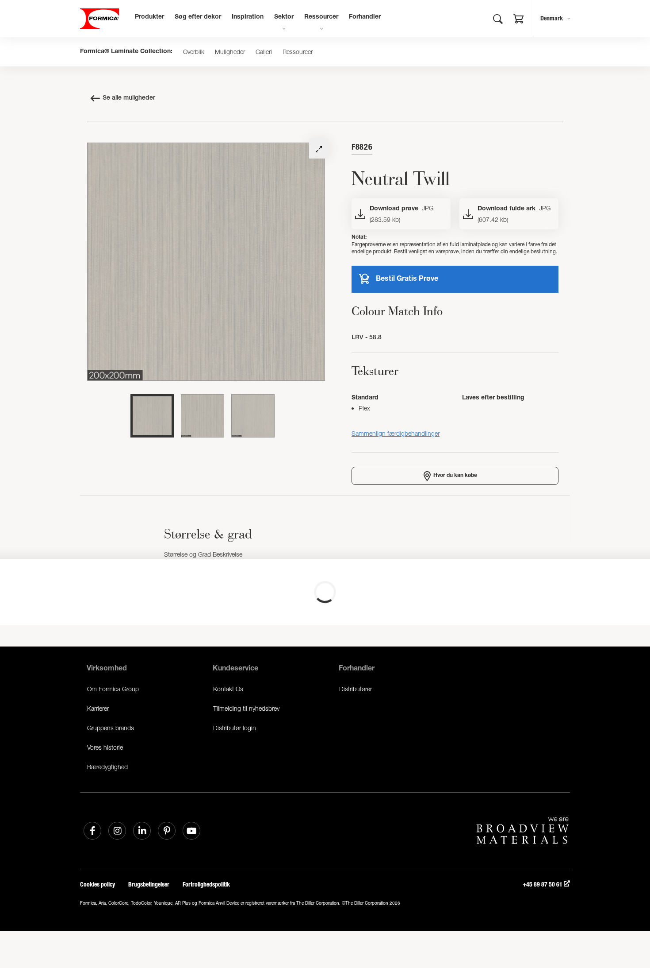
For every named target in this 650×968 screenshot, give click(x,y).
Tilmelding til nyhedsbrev (246, 708)
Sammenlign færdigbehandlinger (396, 433)
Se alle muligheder (129, 98)
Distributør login (234, 728)
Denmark (551, 18)
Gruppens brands (110, 728)
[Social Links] (92, 830)
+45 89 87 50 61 (543, 884)
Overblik (193, 52)
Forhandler (365, 17)
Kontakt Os (228, 689)
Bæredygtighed (107, 767)
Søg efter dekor (198, 17)
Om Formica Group (113, 689)
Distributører (355, 689)
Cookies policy (97, 884)
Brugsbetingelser (148, 884)
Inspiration (248, 17)
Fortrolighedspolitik (206, 884)
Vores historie (105, 747)
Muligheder (230, 52)
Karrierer (98, 708)
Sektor (284, 17)
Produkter (149, 17)
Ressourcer (321, 17)
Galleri (264, 52)
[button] (518, 20)
